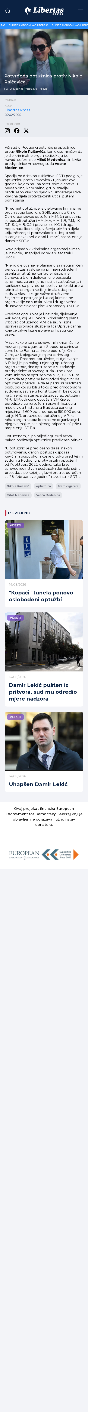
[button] (7, 10)
